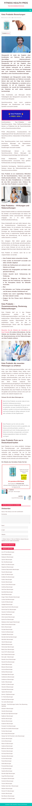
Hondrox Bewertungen (6, 793)
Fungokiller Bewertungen (7, 634)
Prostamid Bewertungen (7, 766)
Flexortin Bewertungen (6, 572)
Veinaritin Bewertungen (6, 711)
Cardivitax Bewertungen (7, 587)
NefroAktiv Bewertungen (7, 639)
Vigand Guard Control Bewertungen (9, 607)
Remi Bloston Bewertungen (7, 796)
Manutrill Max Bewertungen (7, 662)
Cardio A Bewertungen (6, 682)
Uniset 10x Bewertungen (7, 574)
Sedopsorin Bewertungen (7, 557)
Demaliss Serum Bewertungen (8, 659)
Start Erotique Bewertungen (8, 733)
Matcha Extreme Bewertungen (8, 624)
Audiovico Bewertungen (7, 746)
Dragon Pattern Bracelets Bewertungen (10, 597)
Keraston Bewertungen (6, 582)
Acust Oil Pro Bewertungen (7, 652)
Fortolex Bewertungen (6, 731)
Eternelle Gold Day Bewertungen (9, 637)
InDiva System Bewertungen (8, 617)
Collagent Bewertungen (7, 604)
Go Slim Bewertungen (6, 758)
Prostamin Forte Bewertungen (8, 726)
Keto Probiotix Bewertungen (8, 654)
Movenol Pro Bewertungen (7, 791)
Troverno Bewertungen (6, 783)
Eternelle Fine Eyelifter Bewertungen (9, 728)
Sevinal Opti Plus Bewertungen (8, 609)
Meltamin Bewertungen (6, 788)
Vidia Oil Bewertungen (6, 642)
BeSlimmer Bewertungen (7, 748)
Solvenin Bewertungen (6, 614)
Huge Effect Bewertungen (7, 776)
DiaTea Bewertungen (6, 763)
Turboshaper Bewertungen (7, 674)
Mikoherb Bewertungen (6, 644)
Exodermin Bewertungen (7, 723)
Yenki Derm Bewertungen (7, 589)
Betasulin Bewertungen (6, 667)
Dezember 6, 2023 (7, 17)
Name (2, 525)
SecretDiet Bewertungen (7, 592)
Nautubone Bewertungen (7, 756)
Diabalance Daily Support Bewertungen (10, 622)
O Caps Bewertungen (6, 768)
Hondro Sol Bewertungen (7, 632)
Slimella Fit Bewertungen (7, 708)
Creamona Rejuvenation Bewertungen (10, 569)
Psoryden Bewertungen (6, 629)
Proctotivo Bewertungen (7, 751)
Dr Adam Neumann (17, 17)
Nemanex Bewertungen (6, 721)
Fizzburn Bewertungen (6, 579)
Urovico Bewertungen (6, 741)
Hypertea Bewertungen (6, 771)
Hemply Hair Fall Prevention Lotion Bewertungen (12, 736)
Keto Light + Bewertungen (7, 657)
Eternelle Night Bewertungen (8, 773)
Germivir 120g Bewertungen (8, 694)
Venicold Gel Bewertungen (7, 699)
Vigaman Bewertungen (6, 692)
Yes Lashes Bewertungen (7, 702)
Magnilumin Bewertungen (7, 567)
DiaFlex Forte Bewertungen (7, 564)
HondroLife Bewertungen (7, 781)
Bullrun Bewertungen (6, 627)
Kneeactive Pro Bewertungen (8, 798)
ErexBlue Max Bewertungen (7, 577)
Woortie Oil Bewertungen (7, 687)
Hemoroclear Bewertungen (7, 647)
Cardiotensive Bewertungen (7, 677)
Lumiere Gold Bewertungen (7, 599)
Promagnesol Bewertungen (7, 778)
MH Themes (24, 804)
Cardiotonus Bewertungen (7, 679)
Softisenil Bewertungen (6, 672)
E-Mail (2, 530)
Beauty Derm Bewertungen (7, 649)
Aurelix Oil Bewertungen (7, 602)
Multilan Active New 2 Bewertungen (9, 786)
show (8, 33)
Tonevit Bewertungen (6, 554)
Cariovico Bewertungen (6, 738)
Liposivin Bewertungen (6, 559)
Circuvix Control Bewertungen (8, 584)
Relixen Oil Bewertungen (7, 743)
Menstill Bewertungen (6, 594)
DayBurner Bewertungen (7, 716)
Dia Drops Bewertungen (7, 753)
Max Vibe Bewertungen (6, 562)
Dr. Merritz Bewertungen (7, 697)
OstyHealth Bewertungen (7, 689)
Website (3, 534)
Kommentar (4, 514)
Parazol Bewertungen (6, 761)
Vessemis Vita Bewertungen (8, 612)
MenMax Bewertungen (6, 718)
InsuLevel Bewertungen (7, 669)
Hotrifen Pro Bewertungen (7, 684)
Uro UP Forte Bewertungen (7, 552)
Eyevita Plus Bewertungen (7, 619)
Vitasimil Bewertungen (6, 664)
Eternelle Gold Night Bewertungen (9, 713)
